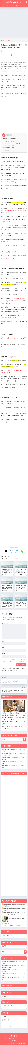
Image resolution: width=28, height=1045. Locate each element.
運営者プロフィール (20, 5)
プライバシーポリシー (17, 1038)
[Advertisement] (14, 24)
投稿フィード (5, 1020)
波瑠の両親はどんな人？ (11, 150)
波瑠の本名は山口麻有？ (9, 138)
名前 (3, 641)
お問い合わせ (14, 1040)
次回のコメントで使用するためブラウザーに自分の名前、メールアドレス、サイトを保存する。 (15, 660)
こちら (10, 728)
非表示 (9, 135)
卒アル (7, 558)
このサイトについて (9, 5)
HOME (2, 5)
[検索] (24, 739)
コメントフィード (7, 1023)
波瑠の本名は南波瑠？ (10, 141)
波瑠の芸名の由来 (10, 145)
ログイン (4, 1016)
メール (4, 647)
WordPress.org (6, 1026)
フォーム (12, 726)
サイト (3, 653)
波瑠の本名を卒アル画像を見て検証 (14, 143)
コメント (5, 623)
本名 (12, 558)
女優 (9, 556)
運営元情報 (8, 1038)
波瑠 (17, 558)
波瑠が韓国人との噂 (8, 147)
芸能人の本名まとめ (14, 2)
